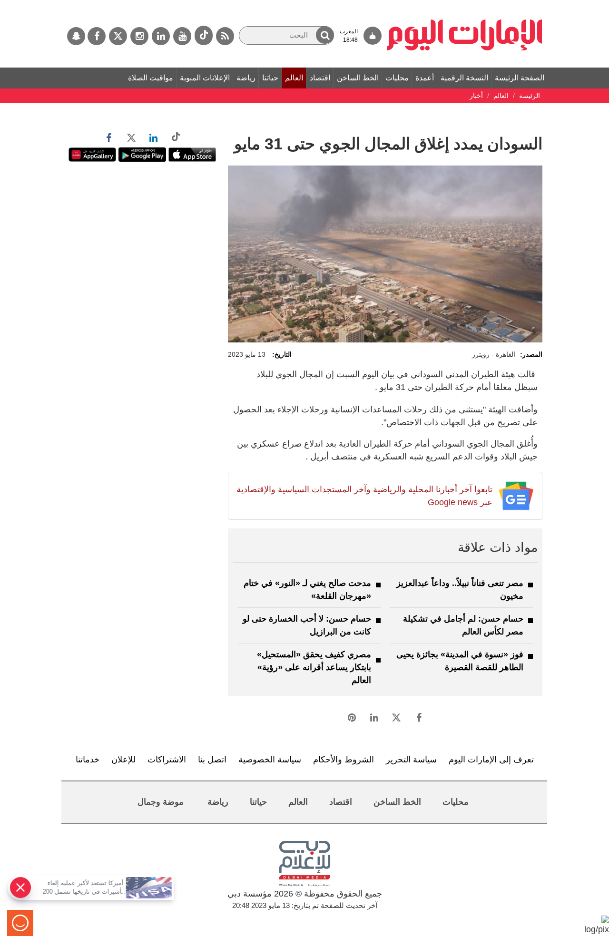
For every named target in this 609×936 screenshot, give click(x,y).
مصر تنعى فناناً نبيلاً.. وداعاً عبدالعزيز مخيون (459, 589)
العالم (294, 78)
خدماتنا (87, 759)
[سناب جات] (76, 36)
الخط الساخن (358, 78)
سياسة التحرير (411, 759)
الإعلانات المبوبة (205, 78)
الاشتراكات (166, 759)
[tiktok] (204, 35)
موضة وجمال (161, 802)
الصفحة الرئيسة (519, 78)
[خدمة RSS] (225, 36)
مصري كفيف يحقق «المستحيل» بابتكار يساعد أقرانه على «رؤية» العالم (314, 667)
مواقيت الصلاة (150, 78)
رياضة (245, 78)
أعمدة (424, 78)
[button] (325, 35)
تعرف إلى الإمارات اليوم (491, 759)
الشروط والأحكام (343, 759)
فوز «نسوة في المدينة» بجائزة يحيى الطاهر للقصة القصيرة (459, 661)
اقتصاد (320, 78)
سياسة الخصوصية (269, 759)
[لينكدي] (161, 36)
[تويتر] (118, 36)
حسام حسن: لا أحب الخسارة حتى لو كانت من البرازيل (307, 625)
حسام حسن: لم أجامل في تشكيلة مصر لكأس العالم (463, 625)
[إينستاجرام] (139, 36)
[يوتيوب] (182, 36)
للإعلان (123, 759)
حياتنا (270, 78)
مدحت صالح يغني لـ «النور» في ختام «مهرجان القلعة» (307, 589)
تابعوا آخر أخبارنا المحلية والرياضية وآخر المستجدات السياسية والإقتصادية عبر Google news (364, 496)
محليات (397, 78)
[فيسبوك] (97, 36)
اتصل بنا (212, 759)
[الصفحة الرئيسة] (464, 5)
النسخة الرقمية (464, 78)
